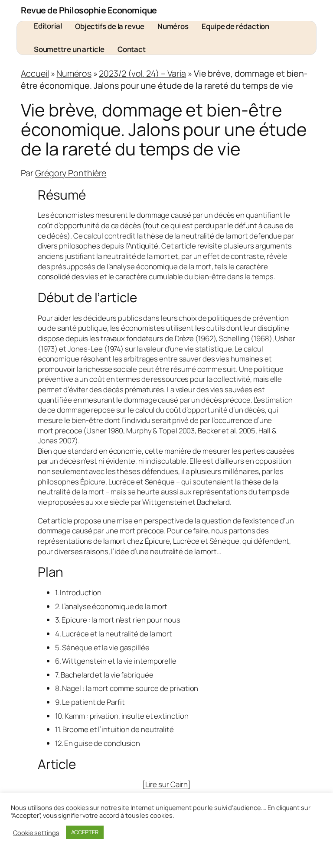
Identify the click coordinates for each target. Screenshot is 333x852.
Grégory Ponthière (70, 173)
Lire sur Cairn (166, 784)
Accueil (35, 73)
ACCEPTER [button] (84, 832)
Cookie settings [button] (36, 832)
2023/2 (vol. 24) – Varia (142, 73)
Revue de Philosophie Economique (89, 10)
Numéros (73, 73)
